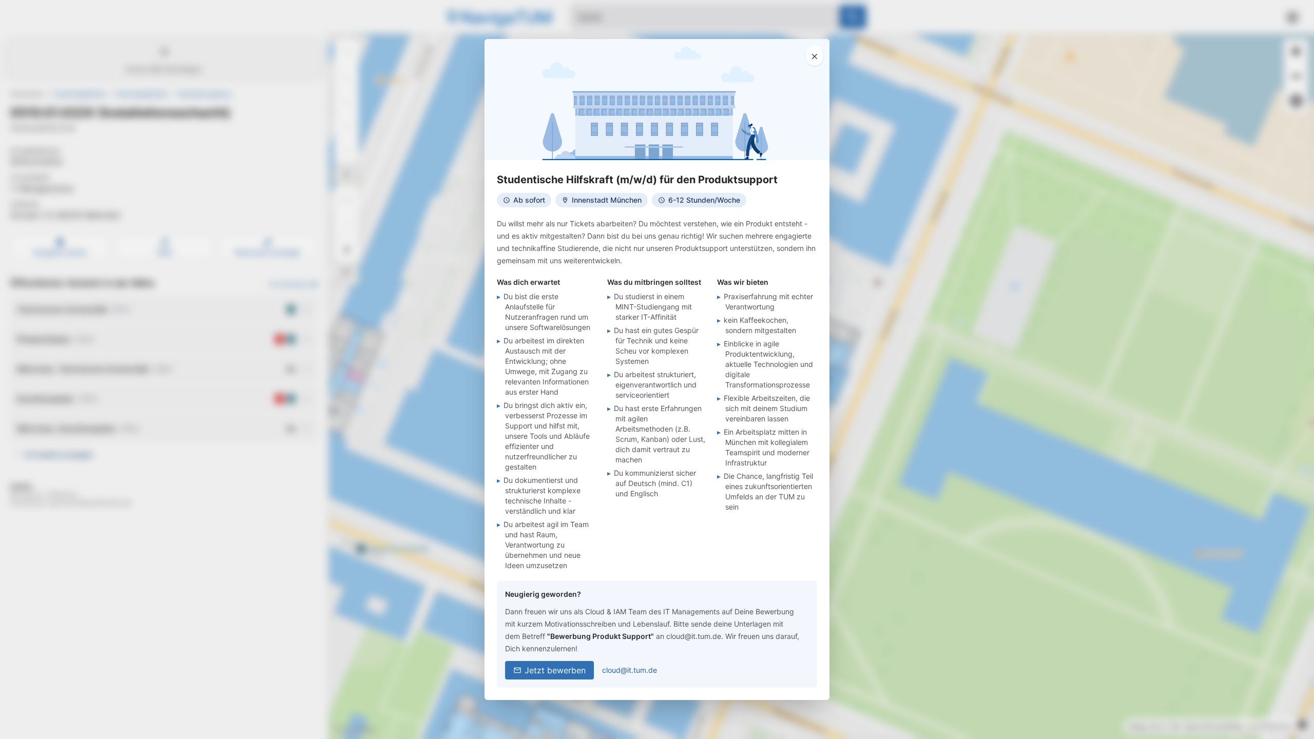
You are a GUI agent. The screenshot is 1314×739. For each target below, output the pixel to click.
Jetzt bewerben (555, 670)
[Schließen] (814, 55)
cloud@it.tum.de (629, 670)
